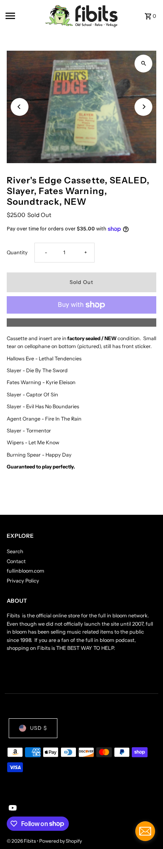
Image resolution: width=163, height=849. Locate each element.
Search (15, 551)
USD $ (38, 728)
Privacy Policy (23, 581)
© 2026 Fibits (22, 841)
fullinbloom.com (25, 571)
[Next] (143, 107)
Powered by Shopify (60, 841)
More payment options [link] (81, 322)
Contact (16, 561)
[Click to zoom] (143, 63)
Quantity (17, 252)
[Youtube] (12, 809)
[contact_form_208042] (145, 831)
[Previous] (19, 107)
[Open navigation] (22, 16)
